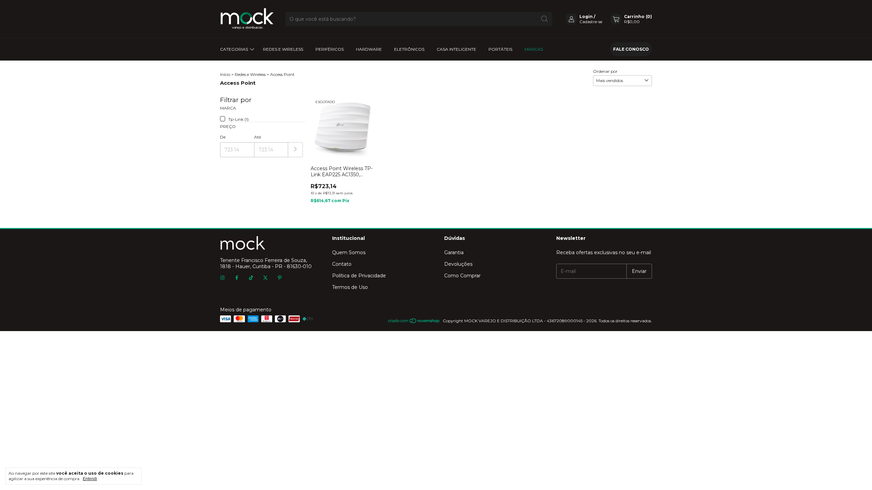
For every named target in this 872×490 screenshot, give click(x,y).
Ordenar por (605, 71)
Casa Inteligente (456, 49)
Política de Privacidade (359, 276)
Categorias (234, 49)
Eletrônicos (409, 49)
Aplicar (295, 149)
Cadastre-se (590, 21)
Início (225, 74)
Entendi (90, 478)
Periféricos (329, 49)
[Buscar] (544, 19)
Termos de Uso (350, 287)
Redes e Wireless (283, 49)
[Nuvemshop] (414, 322)
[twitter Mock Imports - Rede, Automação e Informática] (265, 278)
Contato (342, 264)
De (222, 137)
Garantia (454, 252)
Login (586, 16)
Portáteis (500, 49)
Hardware (369, 49)
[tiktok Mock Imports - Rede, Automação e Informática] (251, 278)
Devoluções (458, 264)
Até (257, 137)
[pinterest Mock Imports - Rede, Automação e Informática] (279, 278)
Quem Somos (348, 252)
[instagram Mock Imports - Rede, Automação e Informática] (222, 278)
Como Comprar (462, 276)
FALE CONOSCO (631, 49)
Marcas (534, 49)
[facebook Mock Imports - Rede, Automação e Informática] (236, 278)
